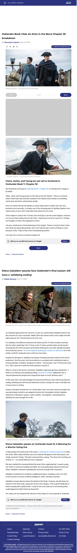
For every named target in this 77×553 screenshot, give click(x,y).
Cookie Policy (12, 536)
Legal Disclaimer (29, 536)
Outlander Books (17, 254)
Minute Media (12, 544)
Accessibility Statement (47, 536)
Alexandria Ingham (11, 42)
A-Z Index (62, 536)
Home (8, 254)
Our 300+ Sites (64, 529)
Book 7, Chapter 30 (37, 189)
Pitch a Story (27, 532)
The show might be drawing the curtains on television (43, 350)
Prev (11, 95)
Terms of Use (64, 532)
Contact (41, 529)
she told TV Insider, (45, 373)
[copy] (17, 46)
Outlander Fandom (18, 514)
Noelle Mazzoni (10, 279)
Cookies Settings (13, 539)
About (9, 529)
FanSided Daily (12, 532)
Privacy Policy (43, 532)
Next (66, 95)
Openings (26, 529)
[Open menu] (5, 3)
